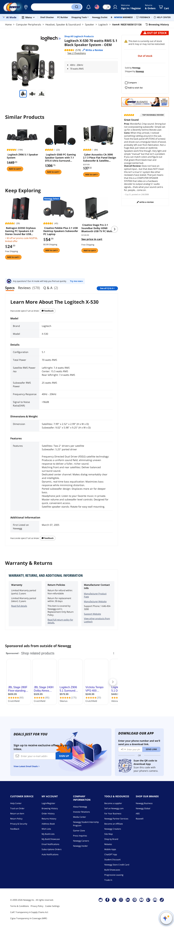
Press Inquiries (80, 835)
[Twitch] (148, 899)
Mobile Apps (110, 849)
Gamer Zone (79, 830)
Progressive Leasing (113, 874)
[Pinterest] (134, 899)
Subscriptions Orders (52, 849)
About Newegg (80, 806)
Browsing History (50, 808)
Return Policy (16, 818)
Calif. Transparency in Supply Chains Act (29, 912)
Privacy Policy (37, 906)
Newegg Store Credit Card (116, 864)
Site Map (108, 834)
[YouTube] (141, 899)
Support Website (92, 613)
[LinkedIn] (127, 899)
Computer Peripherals (28, 24)
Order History (48, 813)
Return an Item (17, 813)
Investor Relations (81, 811)
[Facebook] (107, 899)
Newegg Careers (81, 840)
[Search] (76, 7)
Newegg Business (144, 803)
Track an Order (17, 808)
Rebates (108, 844)
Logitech (103, 24)
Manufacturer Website (95, 601)
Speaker (89, 24)
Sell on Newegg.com (114, 808)
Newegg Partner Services (116, 818)
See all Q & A (106, 288)
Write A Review (146, 202)
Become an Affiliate (113, 823)
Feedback (49, 310)
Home (8, 24)
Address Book (48, 823)
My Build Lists (48, 834)
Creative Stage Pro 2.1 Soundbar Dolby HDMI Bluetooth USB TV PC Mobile (98, 228)
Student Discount (112, 859)
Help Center (16, 803)
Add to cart (14, 168)
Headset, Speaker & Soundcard (63, 24)
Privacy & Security (18, 823)
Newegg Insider (80, 845)
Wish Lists (46, 828)
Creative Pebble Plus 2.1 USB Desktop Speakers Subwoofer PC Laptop (60, 231)
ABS (138, 813)
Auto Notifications (50, 854)
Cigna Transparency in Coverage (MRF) (28, 918)
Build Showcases (112, 869)
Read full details (19, 605)
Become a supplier (113, 803)
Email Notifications (50, 844)
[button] (26, 7)
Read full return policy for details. (60, 621)
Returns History (49, 818)
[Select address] (26, 7)
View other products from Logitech (97, 620)
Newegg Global (143, 808)
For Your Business (112, 813)
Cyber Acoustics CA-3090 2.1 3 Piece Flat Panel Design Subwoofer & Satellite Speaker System (99, 157)
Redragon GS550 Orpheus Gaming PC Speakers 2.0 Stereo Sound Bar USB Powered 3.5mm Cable (20, 231)
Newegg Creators (112, 828)
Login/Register (48, 803)
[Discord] (155, 899)
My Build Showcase (51, 839)
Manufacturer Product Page (95, 595)
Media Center (79, 816)
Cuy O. (128, 194)
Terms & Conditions (19, 906)
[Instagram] (121, 899)
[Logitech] (51, 38)
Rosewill (139, 818)
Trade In (108, 880)
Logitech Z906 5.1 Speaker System (22, 156)
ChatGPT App (110, 854)
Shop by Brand (111, 839)
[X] (114, 899)
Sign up (64, 756)
